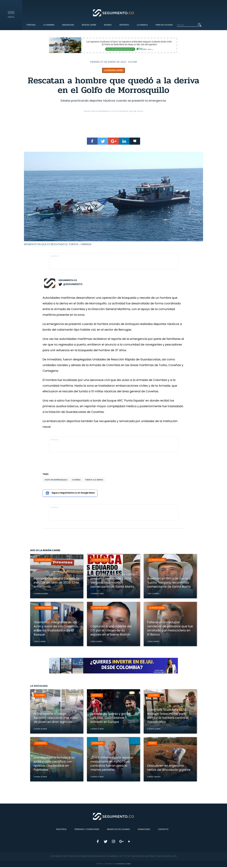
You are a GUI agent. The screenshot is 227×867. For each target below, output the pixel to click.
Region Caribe (89, 25)
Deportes (124, 25)
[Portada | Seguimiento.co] (114, 12)
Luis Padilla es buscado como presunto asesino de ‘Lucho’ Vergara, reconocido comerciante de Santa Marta (112, 580)
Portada (31, 25)
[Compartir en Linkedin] (124, 141)
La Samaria (48, 25)
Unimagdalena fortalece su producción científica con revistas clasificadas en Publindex (54, 763)
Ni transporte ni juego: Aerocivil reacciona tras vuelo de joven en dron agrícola (56, 718)
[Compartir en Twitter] (103, 141)
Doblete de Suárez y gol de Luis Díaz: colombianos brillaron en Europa (110, 718)
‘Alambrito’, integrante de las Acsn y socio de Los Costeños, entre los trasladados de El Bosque (56, 628)
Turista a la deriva (94, 479)
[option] (113, 199)
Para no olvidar (164, 25)
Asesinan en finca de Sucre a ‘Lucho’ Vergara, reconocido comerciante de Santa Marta (169, 582)
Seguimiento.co (68, 280)
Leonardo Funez (123, 863)
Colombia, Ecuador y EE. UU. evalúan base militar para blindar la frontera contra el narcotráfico (168, 715)
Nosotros (61, 829)
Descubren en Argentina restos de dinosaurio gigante (168, 767)
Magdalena (68, 25)
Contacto (163, 829)
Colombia (40, 695)
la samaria (41, 743)
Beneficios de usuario (118, 829)
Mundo (108, 25)
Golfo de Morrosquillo (56, 479)
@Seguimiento (72, 284)
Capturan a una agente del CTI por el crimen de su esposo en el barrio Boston (111, 630)
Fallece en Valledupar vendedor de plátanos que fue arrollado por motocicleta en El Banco (170, 628)
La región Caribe (113, 70)
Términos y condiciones (86, 829)
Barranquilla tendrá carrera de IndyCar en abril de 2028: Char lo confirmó (57, 582)
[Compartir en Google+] (113, 141)
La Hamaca (142, 25)
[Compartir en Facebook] (92, 141)
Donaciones (144, 829)
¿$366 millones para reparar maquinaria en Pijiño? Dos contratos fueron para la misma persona (111, 763)
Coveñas (76, 479)
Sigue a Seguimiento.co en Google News (73, 492)
